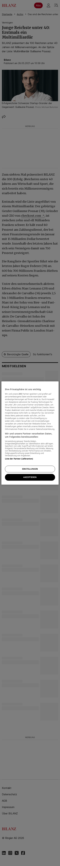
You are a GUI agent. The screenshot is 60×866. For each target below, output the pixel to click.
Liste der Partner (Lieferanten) (19, 459)
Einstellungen (30, 469)
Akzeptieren (29, 477)
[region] (29, 433)
